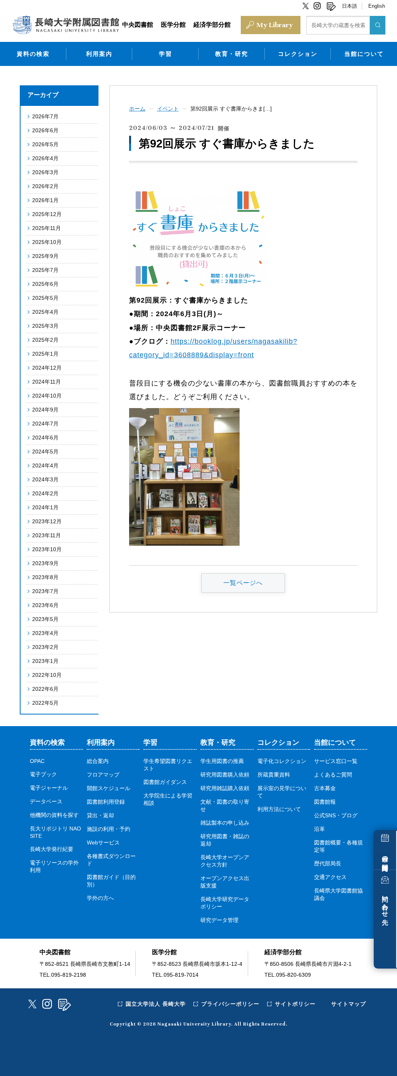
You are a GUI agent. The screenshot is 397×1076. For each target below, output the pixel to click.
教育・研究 (231, 53)
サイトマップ (348, 1004)
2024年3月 (45, 479)
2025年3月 (45, 326)
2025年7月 (45, 270)
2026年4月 (45, 158)
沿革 (319, 829)
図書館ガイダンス (165, 782)
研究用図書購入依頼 (224, 775)
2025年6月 (45, 284)
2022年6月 (45, 689)
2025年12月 (47, 214)
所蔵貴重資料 (273, 775)
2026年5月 (45, 144)
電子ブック (43, 774)
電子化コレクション (281, 761)
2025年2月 (45, 340)
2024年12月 (47, 368)
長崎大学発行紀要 (51, 849)
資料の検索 (33, 53)
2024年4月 (45, 465)
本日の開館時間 (385, 856)
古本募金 (325, 788)
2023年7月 (45, 591)
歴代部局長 (327, 864)
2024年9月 (45, 410)
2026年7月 (45, 116)
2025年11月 (46, 228)
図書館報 (325, 802)
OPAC (37, 761)
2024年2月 (45, 493)
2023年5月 (45, 619)
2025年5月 (45, 298)
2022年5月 (45, 703)
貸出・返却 (100, 815)
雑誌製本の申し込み (224, 823)
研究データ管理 (219, 920)
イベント (168, 109)
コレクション (298, 53)
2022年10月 (47, 675)
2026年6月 (45, 130)
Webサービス (103, 843)
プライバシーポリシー (230, 1004)
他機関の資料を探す (54, 815)
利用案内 (99, 53)
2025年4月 (45, 312)
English (376, 6)
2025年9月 (45, 256)
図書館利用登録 (106, 802)
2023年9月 (45, 563)
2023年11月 (46, 535)
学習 (165, 53)
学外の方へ (100, 898)
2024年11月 (46, 382)
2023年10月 (47, 549)
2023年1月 (45, 661)
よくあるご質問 (333, 775)
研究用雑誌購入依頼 (224, 788)
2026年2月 (45, 186)
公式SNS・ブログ (335, 815)
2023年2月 (45, 647)
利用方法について (279, 809)
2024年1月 (45, 507)
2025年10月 (47, 242)
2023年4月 (45, 633)
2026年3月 (45, 172)
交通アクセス (330, 877)
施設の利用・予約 (108, 829)
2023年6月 (45, 605)
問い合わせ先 (385, 903)
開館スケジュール (108, 788)
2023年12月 (47, 521)
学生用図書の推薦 (222, 761)
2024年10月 (47, 396)
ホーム (137, 109)
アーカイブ (43, 95)
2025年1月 (45, 354)
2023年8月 (45, 577)
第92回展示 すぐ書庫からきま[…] (231, 109)
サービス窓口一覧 (335, 761)
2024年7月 (45, 423)
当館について (364, 53)
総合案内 (98, 761)
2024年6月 (45, 437)
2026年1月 (45, 200)
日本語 (349, 6)
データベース (46, 801)
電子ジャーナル (49, 788)
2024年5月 (45, 451)
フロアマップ (103, 775)
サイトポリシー (295, 1004)
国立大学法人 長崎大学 (156, 1004)
